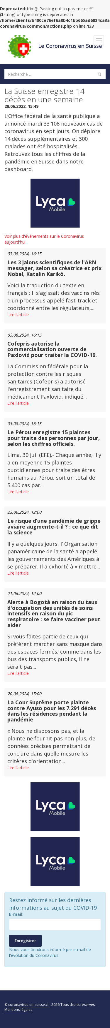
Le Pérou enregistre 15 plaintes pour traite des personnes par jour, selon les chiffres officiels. (53, 438)
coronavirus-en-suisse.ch (29, 1004)
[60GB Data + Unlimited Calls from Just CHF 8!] (55, 203)
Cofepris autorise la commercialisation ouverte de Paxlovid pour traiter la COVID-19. (52, 349)
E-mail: (16, 914)
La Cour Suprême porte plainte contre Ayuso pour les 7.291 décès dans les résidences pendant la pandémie (51, 711)
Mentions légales (18, 1009)
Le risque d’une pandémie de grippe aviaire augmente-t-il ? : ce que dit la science (54, 526)
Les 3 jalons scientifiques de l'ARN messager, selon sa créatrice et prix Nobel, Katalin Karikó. (54, 268)
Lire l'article (18, 314)
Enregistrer (25, 940)
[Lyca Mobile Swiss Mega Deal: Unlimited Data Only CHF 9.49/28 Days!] (55, 861)
